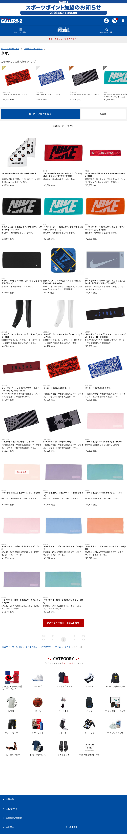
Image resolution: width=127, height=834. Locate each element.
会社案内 (10, 827)
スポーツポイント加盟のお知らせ (63, 39)
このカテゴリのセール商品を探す (63, 623)
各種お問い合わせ (14, 818)
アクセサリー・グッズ (33, 48)
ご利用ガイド (12, 809)
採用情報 (73, 827)
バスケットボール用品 (10, 48)
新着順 (103, 114)
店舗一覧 (10, 799)
